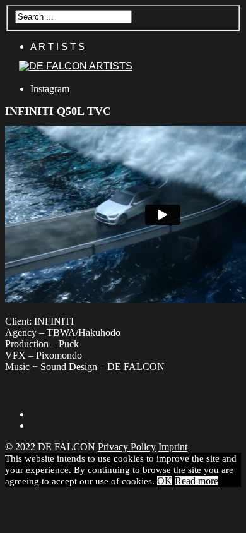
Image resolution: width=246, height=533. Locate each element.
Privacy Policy (127, 446)
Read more (196, 481)
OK (164, 481)
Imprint (172, 446)
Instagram (49, 88)
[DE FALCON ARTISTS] (75, 66)
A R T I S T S (57, 46)
